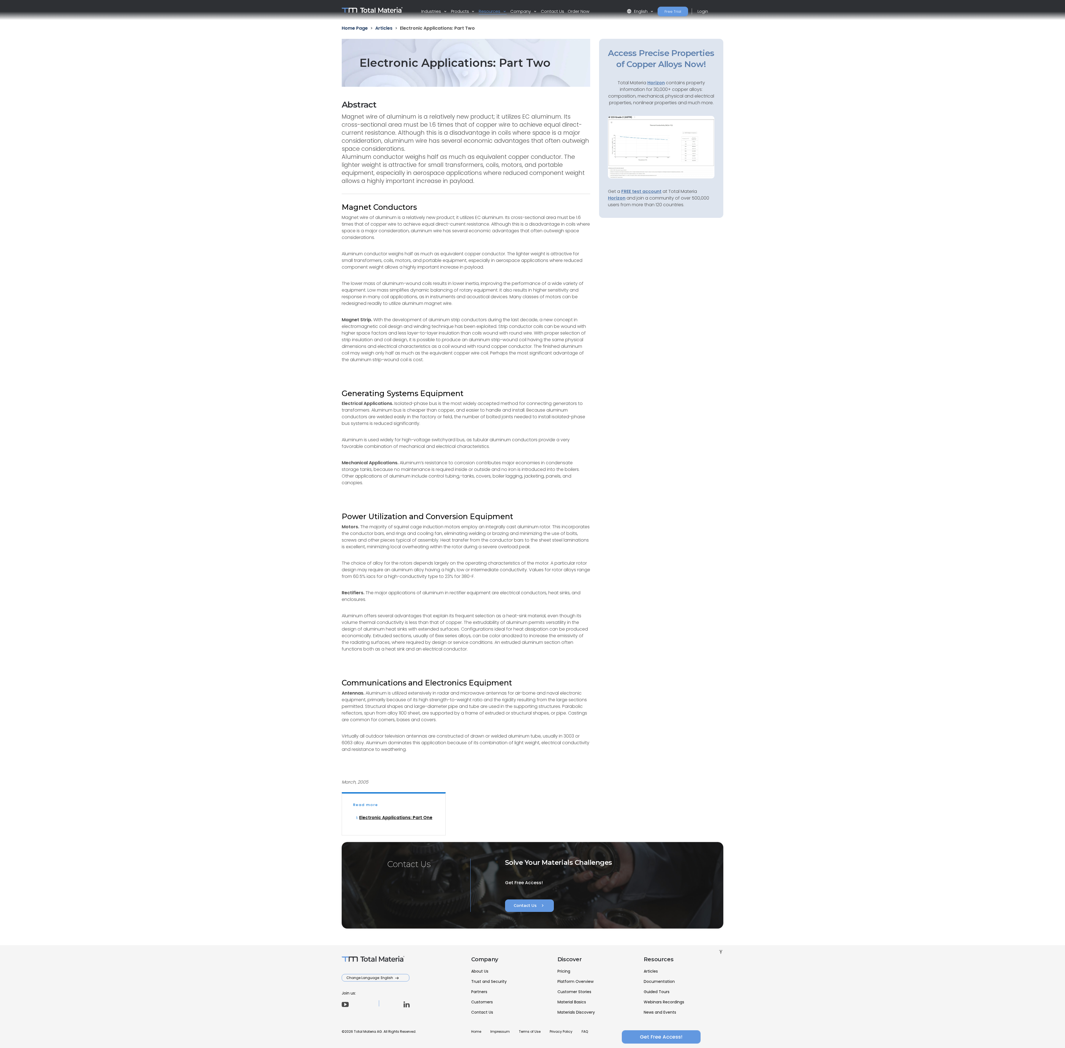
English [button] (638, 11)
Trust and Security (489, 981)
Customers (482, 1002)
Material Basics (571, 1002)
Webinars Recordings (664, 1002)
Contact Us (552, 11)
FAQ (585, 1031)
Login (703, 11)
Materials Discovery (576, 1012)
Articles (651, 971)
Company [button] (521, 11)
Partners (479, 992)
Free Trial (673, 11)
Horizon (616, 198)
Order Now (578, 11)
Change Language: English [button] (370, 977)
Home (476, 1031)
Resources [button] (490, 11)
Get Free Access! (661, 1036)
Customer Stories (574, 992)
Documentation (659, 981)
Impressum (500, 1031)
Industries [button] (431, 11)
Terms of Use (530, 1031)
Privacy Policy (561, 1031)
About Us (479, 971)
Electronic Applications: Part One (395, 817)
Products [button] (460, 11)
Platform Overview (575, 981)
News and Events (660, 1012)
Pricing (563, 971)
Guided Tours (657, 992)
